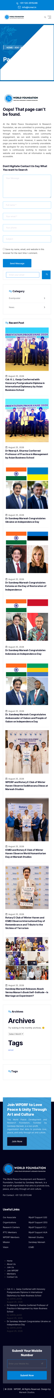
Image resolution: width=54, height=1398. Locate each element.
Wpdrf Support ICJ (37, 1227)
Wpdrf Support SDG (38, 1222)
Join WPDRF (12, 1270)
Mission (6, 1242)
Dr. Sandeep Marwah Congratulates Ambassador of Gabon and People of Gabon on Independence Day (26, 718)
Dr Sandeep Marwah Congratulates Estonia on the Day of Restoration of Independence (25, 586)
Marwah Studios (36, 1237)
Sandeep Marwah (37, 1242)
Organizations (9, 1222)
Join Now (17, 1141)
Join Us (10, 1267)
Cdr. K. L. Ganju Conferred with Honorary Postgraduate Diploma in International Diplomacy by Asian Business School (26, 1292)
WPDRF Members (11, 1237)
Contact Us (12, 1277)
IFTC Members (10, 1232)
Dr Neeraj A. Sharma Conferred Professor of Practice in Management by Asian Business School (26, 454)
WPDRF (11, 1050)
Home (9, 1260)
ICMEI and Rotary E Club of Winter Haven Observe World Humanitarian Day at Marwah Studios (25, 853)
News (11, 307)
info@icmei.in (28, 7)
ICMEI (31, 1247)
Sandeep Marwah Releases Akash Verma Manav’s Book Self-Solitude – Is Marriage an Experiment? (26, 992)
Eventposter (14, 298)
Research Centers (11, 1227)
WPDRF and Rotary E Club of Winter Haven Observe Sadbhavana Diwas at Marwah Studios (26, 786)
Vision (5, 1247)
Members (11, 1273)
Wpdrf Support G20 (38, 1217)
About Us (11, 1264)
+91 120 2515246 (28, 3)
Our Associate (9, 1217)
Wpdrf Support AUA (38, 1232)
